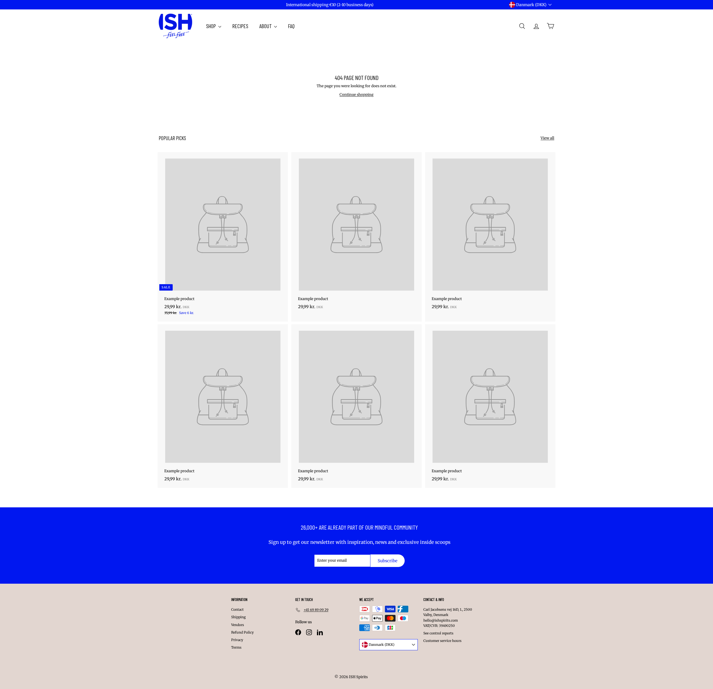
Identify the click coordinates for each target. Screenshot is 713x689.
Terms (236, 647)
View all (547, 138)
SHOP (211, 26)
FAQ (291, 26)
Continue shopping (356, 94)
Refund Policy (242, 632)
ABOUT (266, 26)
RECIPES (240, 26)
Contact (237, 609)
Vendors (237, 625)
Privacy (237, 640)
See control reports (438, 633)
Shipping (238, 617)
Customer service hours (442, 641)
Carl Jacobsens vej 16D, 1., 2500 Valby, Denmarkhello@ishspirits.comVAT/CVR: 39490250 (447, 617)
